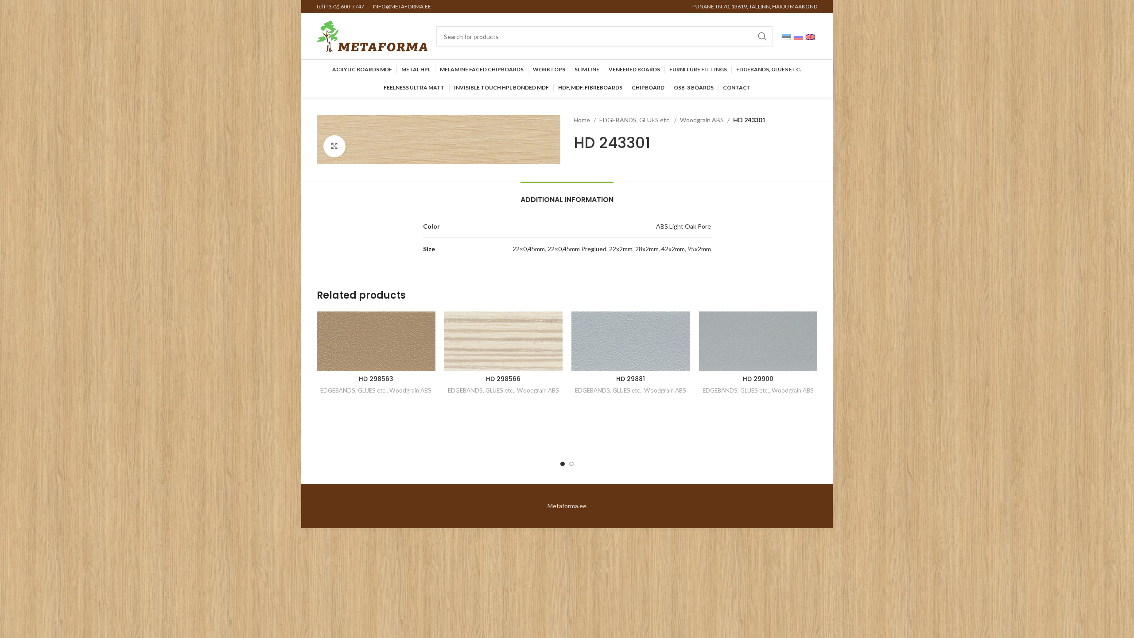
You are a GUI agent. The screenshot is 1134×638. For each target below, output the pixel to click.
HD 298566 (503, 378)
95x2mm (699, 249)
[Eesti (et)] (786, 36)
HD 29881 (630, 378)
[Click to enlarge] (334, 146)
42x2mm (673, 249)
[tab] (567, 195)
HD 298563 (376, 378)
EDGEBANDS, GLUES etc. (635, 120)
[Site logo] (372, 35)
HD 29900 (758, 378)
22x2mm (621, 249)
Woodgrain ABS (702, 120)
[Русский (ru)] (798, 36)
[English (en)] (810, 36)
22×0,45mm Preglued (577, 249)
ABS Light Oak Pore (683, 226)
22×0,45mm (529, 249)
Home (582, 120)
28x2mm (647, 249)
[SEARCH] (762, 36)
